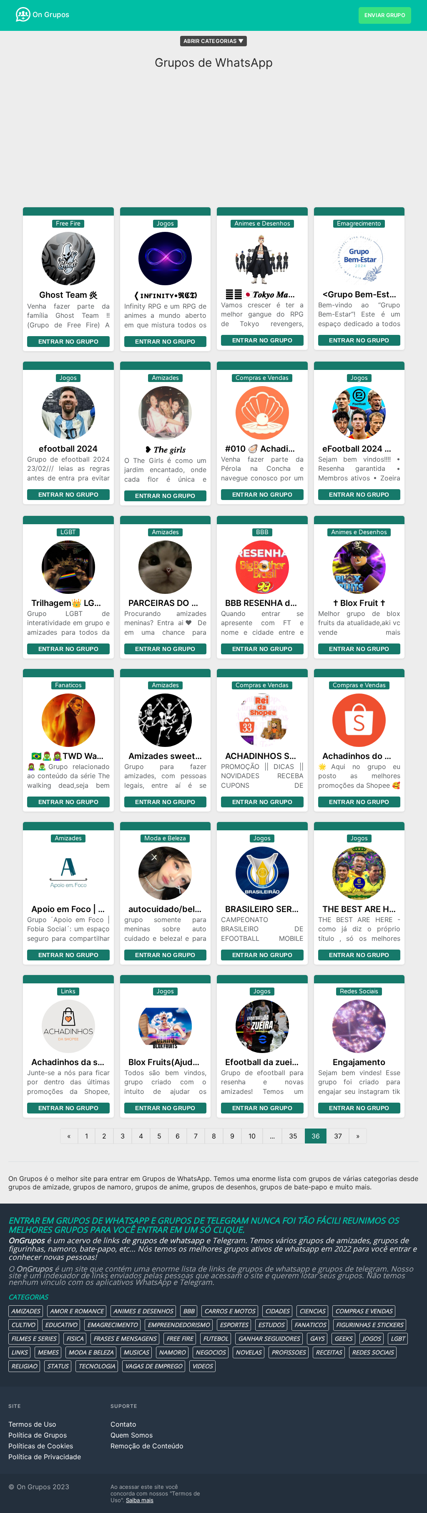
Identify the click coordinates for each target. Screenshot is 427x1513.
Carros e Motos (229, 1311)
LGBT (398, 1338)
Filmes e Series (33, 1338)
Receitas (329, 1352)
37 (338, 1136)
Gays (317, 1338)
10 (252, 1136)
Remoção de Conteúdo (147, 1446)
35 (293, 1136)
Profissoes (288, 1352)
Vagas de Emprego (153, 1366)
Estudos (271, 1325)
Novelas (248, 1352)
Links (19, 1352)
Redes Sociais (373, 1352)
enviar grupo (384, 15)
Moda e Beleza (90, 1352)
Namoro (172, 1352)
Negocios (211, 1352)
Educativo (61, 1325)
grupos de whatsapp (168, 1240)
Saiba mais (139, 1500)
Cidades (277, 1311)
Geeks (343, 1338)
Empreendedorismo (179, 1325)
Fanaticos (310, 1325)
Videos (202, 1366)
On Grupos (51, 14)
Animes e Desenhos (143, 1311)
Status (57, 1366)
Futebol (215, 1338)
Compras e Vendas (363, 1311)
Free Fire (179, 1338)
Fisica (74, 1338)
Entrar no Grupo (68, 341)
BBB (188, 1311)
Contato (123, 1424)
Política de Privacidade (44, 1457)
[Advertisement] (213, 140)
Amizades (25, 1311)
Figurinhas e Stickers (369, 1325)
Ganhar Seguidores (269, 1338)
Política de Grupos (37, 1435)
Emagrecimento (112, 1325)
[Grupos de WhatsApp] (23, 14)
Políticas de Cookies (40, 1446)
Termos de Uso (32, 1424)
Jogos (371, 1338)
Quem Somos (132, 1435)
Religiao (24, 1366)
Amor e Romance (76, 1311)
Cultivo (23, 1325)
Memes (48, 1352)
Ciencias (312, 1311)
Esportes (234, 1325)
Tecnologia (96, 1366)
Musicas (136, 1352)
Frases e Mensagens (124, 1338)
